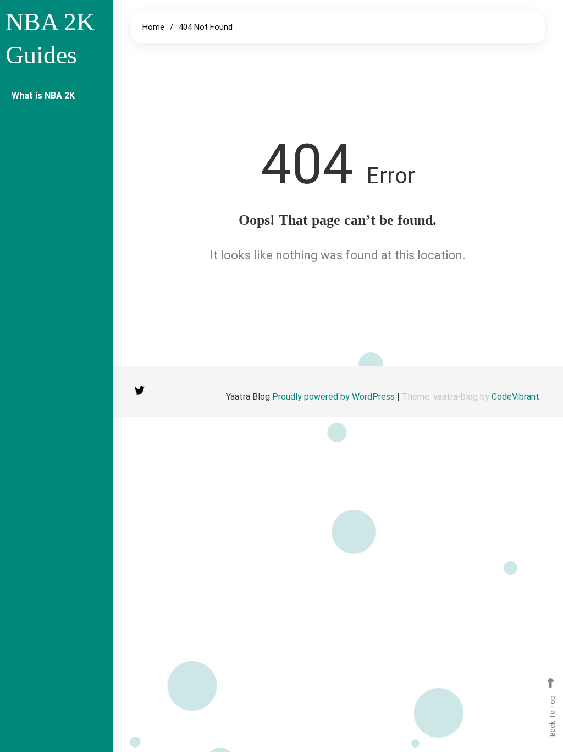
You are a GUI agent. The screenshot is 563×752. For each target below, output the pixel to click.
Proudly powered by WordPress (334, 396)
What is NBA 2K (43, 95)
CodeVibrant (515, 396)
